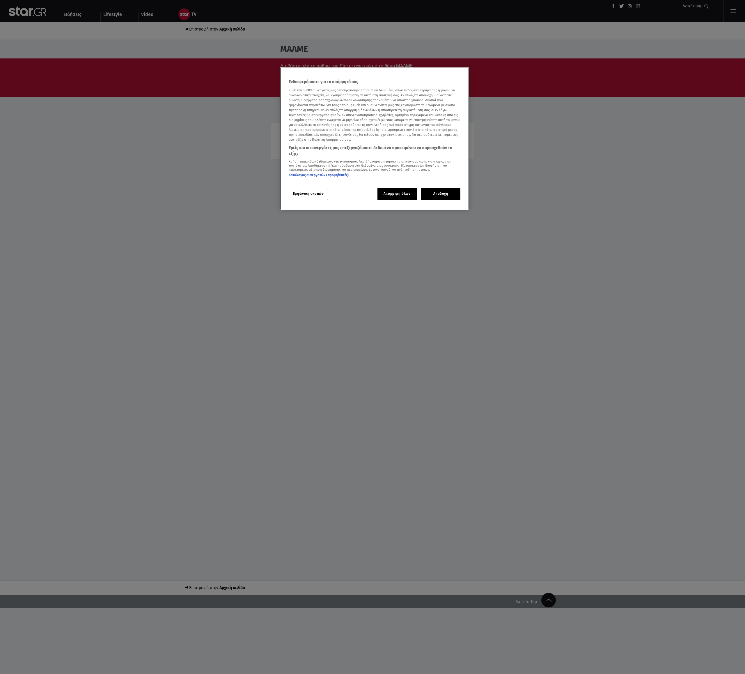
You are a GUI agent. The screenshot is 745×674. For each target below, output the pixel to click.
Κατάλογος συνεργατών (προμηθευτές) (319, 175)
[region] (374, 138)
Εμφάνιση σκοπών (308, 194)
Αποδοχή (440, 194)
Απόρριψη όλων (397, 194)
